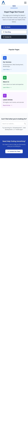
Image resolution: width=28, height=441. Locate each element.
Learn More (6, 69)
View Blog (8, 32)
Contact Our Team (14, 151)
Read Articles (7, 105)
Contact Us (8, 37)
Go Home (7, 27)
